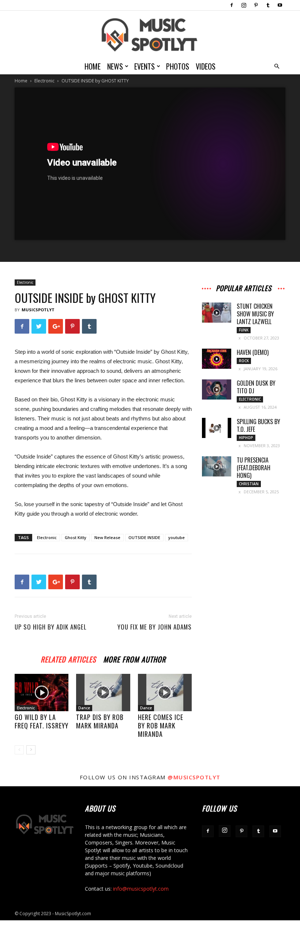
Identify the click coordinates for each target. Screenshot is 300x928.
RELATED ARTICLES (68, 658)
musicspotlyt (38, 309)
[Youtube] (279, 5)
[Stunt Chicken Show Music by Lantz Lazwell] (216, 312)
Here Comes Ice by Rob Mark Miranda (160, 725)
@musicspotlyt (194, 777)
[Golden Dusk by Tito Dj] (216, 389)
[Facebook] (231, 5)
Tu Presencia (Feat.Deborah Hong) (253, 468)
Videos (205, 66)
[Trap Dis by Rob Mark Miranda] (103, 692)
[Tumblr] (267, 5)
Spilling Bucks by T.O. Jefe (258, 425)
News (115, 66)
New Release (107, 537)
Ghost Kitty (75, 537)
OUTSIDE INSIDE (144, 537)
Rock (244, 360)
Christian (249, 483)
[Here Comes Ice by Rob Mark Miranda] (165, 692)
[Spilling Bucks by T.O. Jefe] (216, 428)
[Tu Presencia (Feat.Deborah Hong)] (216, 466)
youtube (176, 537)
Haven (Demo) (253, 352)
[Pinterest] (255, 5)
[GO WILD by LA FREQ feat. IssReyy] (41, 692)
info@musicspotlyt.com (141, 888)
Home (93, 66)
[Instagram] (243, 5)
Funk (243, 330)
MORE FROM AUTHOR (134, 658)
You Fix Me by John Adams (154, 627)
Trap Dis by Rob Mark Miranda (100, 721)
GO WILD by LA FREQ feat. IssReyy (41, 721)
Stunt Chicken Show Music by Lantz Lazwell (255, 314)
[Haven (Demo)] (216, 359)
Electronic (44, 81)
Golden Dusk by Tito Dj (256, 387)
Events (144, 66)
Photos (177, 66)
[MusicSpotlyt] (150, 35)
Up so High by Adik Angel (51, 627)
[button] (276, 66)
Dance (84, 707)
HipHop (246, 437)
